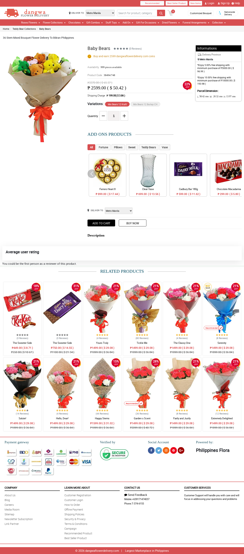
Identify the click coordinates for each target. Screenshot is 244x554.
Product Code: (101, 75)
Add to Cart (101, 223)
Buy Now (132, 223)
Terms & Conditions (75, 524)
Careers (9, 505)
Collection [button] (217, 22)
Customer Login (73, 500)
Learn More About (77, 487)
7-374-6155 (138, 503)
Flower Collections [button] (53, 22)
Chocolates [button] (74, 22)
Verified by (107, 442)
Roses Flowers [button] (29, 22)
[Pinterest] (173, 450)
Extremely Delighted (222, 418)
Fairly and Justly (182, 418)
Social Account (158, 442)
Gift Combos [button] (93, 22)
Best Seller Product (176, 3)
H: (230, 96)
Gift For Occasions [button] (146, 22)
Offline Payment (73, 509)
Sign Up (225, 3)
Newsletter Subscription (19, 519)
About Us (10, 495)
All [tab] (91, 147)
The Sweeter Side (22, 343)
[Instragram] (166, 450)
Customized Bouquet (201, 13)
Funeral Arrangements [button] (194, 22)
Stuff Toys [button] (111, 22)
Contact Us (132, 487)
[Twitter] (158, 450)
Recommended (152, 3)
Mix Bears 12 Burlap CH (145, 104)
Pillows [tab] (118, 147)
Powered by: (204, 442)
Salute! (22, 418)
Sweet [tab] (132, 147)
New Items (195, 3)
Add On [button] (126, 22)
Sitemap (9, 514)
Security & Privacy (75, 519)
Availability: (104, 67)
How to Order (72, 505)
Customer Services (197, 487)
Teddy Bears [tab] (148, 147)
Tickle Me (142, 343)
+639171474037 (140, 499)
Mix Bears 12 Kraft (117, 104)
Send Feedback (137, 495)
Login (211, 3)
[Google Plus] (181, 450)
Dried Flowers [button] (169, 22)
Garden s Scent (142, 418)
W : (216, 96)
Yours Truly (102, 343)
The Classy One (181, 343)
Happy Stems (102, 418)
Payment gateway (17, 442)
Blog (7, 500)
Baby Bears (45, 28)
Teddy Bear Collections (24, 28)
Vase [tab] (165, 147)
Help (237, 3)
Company (11, 487)
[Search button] (161, 13)
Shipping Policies (74, 514)
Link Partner (12, 524)
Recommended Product (78, 533)
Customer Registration (77, 495)
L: (203, 96)
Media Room (12, 509)
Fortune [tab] (103, 147)
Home (6, 28)
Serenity (222, 343)
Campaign (70, 528)
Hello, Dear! (62, 418)
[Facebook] (151, 450)
